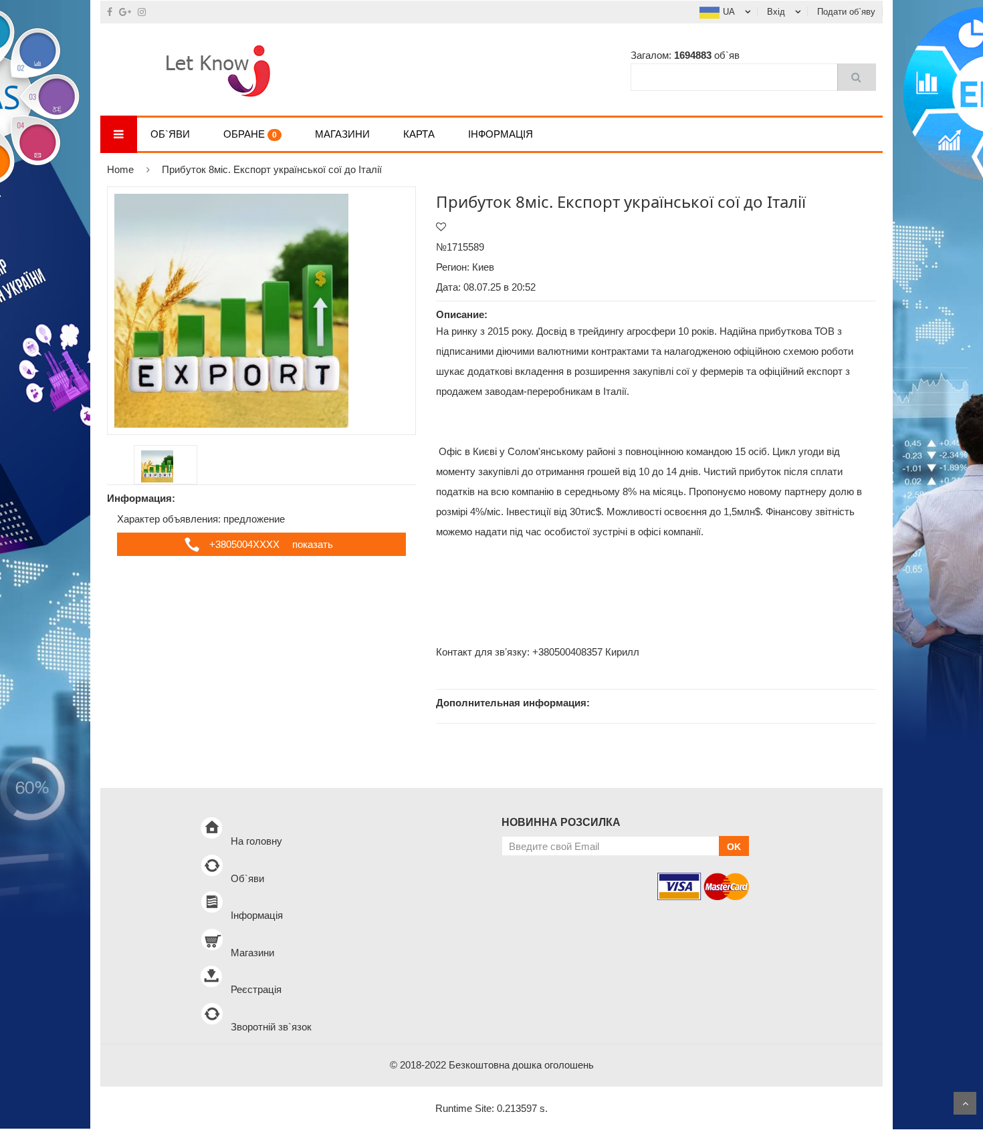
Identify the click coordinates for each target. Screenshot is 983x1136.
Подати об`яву (846, 12)
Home (120, 169)
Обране (250, 134)
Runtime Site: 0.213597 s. (491, 1108)
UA (729, 12)
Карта (419, 134)
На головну (256, 841)
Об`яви (170, 134)
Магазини (342, 134)
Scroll (965, 1103)
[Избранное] (441, 227)
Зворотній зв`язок (271, 1026)
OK (734, 846)
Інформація (500, 134)
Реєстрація (256, 989)
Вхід (776, 12)
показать (312, 544)
